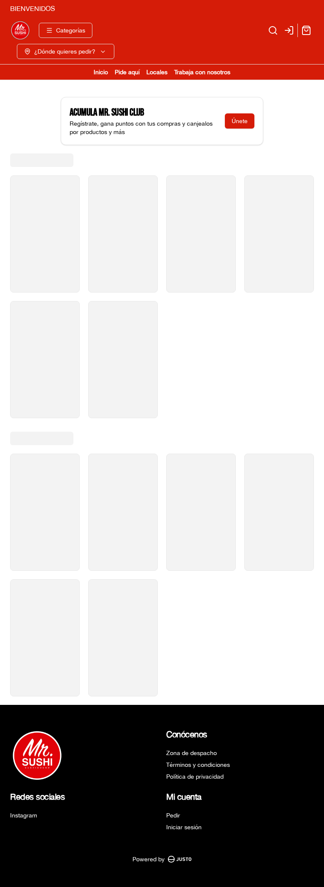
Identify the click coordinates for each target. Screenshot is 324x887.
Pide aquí (127, 72)
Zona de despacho (191, 753)
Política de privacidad (195, 776)
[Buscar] (273, 30)
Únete (240, 121)
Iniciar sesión (184, 827)
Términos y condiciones (198, 764)
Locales (156, 72)
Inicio (101, 72)
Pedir (173, 815)
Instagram (23, 815)
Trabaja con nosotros (202, 72)
